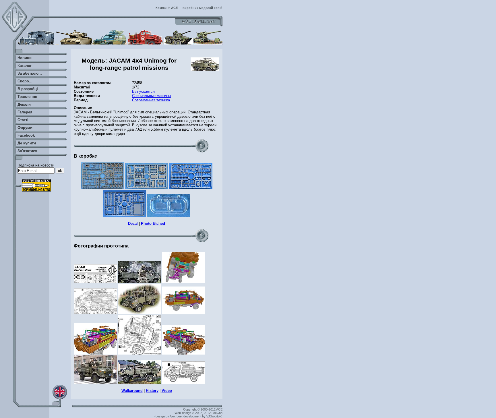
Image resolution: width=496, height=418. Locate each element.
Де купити (27, 143)
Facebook (26, 135)
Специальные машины (151, 96)
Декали (24, 104)
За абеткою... (30, 73)
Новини (25, 58)
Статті (23, 120)
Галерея (25, 112)
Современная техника (151, 100)
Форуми (25, 127)
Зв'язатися (27, 151)
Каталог (25, 65)
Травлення (27, 96)
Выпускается (143, 91)
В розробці (28, 89)
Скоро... (25, 81)
